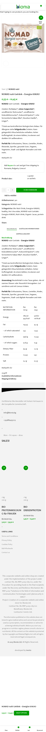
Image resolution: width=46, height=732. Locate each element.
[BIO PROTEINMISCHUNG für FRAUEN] (12, 455)
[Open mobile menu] (5, 6)
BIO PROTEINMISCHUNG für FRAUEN (11, 510)
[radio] (12, 497)
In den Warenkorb (30, 190)
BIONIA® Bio (7, 519)
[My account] (36, 6)
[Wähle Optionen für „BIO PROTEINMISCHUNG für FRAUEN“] (4, 493)
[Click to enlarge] (5, 63)
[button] (4, 41)
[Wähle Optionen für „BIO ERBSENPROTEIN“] (26, 493)
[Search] (9, 6)
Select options (21, 713)
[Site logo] (23, 7)
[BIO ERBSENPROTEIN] (34, 455)
